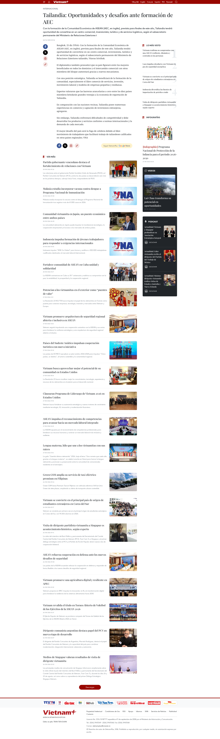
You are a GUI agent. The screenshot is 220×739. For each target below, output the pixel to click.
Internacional (50, 8)
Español (157, 2)
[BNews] (80, 703)
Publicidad (173, 711)
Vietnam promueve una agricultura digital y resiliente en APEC (75, 581)
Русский (169, 2)
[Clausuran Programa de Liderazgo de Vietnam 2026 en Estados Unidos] (123, 401)
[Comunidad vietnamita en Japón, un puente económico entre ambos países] (123, 221)
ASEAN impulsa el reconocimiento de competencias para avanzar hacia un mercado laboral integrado (72, 420)
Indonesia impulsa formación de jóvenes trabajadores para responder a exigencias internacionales (73, 241)
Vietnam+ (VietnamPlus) (61, 2)
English (142, 2)
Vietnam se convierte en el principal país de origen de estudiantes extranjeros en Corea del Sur (73, 501)
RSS (124, 711)
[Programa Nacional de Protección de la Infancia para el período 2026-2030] (160, 132)
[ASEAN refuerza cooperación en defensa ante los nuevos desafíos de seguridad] (123, 562)
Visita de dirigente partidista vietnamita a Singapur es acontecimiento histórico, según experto (73, 527)
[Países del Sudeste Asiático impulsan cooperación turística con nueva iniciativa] (123, 350)
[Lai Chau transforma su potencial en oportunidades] (159, 185)
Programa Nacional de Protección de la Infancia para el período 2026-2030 (160, 152)
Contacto (90, 714)
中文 (163, 2)
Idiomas (139, 711)
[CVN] (121, 703)
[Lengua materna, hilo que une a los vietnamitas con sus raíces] (123, 453)
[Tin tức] (69, 703)
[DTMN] (137, 703)
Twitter (45, 52)
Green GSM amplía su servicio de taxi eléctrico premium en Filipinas (69, 476)
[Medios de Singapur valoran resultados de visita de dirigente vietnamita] (123, 664)
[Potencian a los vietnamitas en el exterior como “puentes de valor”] (123, 297)
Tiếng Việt (135, 2)
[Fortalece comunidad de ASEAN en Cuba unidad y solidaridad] (123, 272)
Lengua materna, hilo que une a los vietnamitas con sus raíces (74, 447)
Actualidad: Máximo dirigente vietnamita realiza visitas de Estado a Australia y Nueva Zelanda (152, 281)
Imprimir (45, 58)
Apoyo (130, 711)
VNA (146, 711)
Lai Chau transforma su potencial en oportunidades (157, 201)
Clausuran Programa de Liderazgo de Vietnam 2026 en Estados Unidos (73, 395)
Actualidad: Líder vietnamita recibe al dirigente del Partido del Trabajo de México (153, 257)
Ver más (51, 156)
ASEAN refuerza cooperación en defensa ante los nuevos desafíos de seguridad (74, 556)
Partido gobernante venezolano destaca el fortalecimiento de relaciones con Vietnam (67, 164)
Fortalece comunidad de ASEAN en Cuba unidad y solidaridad (71, 266)
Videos (151, 170)
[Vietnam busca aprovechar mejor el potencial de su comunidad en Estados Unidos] (123, 375)
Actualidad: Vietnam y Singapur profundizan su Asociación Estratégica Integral (152, 232)
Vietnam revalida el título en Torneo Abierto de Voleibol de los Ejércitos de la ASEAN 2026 (74, 607)
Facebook (45, 46)
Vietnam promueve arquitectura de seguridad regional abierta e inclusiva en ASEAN (74, 318)
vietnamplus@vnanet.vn (101, 726)
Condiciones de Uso (112, 711)
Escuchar (153, 242)
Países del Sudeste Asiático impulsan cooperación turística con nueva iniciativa (71, 344)
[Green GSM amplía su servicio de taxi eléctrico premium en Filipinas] (123, 482)
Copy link (45, 64)
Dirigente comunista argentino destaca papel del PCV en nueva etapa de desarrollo (75, 632)
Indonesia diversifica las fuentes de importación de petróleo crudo (157, 90)
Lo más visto (153, 45)
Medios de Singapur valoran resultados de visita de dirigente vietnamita (71, 659)
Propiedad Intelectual (94, 711)
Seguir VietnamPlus (110, 146)
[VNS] (105, 703)
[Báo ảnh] (154, 703)
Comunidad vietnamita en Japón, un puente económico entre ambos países (74, 215)
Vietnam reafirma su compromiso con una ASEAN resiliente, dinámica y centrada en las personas (158, 53)
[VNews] (59, 703)
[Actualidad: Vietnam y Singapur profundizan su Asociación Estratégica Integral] (169, 231)
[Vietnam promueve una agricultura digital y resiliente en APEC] (123, 587)
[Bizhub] (90, 703)
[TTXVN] (49, 703)
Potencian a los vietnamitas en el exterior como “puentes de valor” (75, 291)
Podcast (153, 221)
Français (150, 2)
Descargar (90, 687)
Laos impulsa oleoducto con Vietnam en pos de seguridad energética (159, 65)
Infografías (153, 117)
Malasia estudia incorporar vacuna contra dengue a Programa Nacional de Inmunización (72, 190)
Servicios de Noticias (158, 711)
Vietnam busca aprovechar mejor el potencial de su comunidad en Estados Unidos (72, 370)
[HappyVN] (169, 703)
